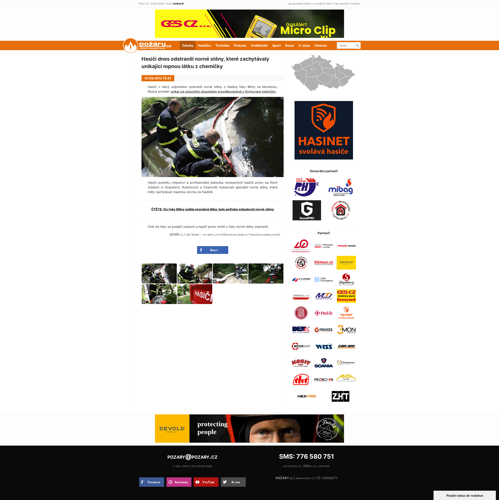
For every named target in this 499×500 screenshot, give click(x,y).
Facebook (154, 482)
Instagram (181, 482)
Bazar (289, 45)
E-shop (304, 45)
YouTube (208, 482)
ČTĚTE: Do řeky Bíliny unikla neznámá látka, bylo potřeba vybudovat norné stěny (212, 209)
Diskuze (321, 45)
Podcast (240, 45)
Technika (222, 45)
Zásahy (187, 45)
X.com (235, 482)
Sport (276, 45)
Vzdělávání (259, 45)
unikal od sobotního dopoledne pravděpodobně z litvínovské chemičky (223, 91)
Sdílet (214, 250)
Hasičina (204, 45)
